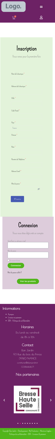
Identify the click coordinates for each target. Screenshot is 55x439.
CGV (9, 320)
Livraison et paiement (14, 317)
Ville (13, 98)
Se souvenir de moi (14, 260)
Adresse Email (16, 171)
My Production (33, 431)
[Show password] (38, 189)
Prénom (14, 135)
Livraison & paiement (39, 434)
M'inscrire (17, 199)
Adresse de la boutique (18, 86)
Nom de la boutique (17, 74)
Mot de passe (16, 183)
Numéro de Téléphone (18, 159)
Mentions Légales (45, 431)
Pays (13, 122)
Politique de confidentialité (21, 320)
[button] (41, 6)
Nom (13, 147)
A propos (11, 314)
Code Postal (15, 110)
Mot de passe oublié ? (15, 272)
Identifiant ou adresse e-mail (17, 241)
